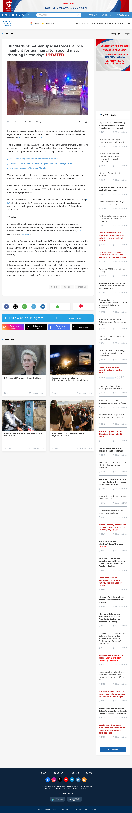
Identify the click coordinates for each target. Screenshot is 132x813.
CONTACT (58, 773)
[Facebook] (2, 15)
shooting (82, 287)
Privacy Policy (90, 809)
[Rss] (23, 15)
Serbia (54, 287)
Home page (115, 34)
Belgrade (67, 287)
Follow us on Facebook (61, 327)
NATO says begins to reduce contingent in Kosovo (34, 159)
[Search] (78, 15)
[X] (9, 15)
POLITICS (91, 23)
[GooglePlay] (57, 799)
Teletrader (25, 234)
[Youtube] (13, 15)
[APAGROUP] (66, 793)
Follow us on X (82, 327)
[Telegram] (16, 15)
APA (21, 138)
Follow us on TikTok (38, 327)
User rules (79, 809)
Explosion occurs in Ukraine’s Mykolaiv (29, 168)
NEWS (100, 23)
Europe (126, 33)
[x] (60, 779)
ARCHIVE (74, 773)
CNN (39, 138)
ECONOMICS (110, 23)
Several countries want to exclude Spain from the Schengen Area (41, 163)
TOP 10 (89, 773)
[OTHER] (128, 23)
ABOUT (43, 773)
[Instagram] (6, 15)
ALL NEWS (80, 23)
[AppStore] (74, 799)
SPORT (121, 23)
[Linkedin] (19, 15)
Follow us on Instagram (15, 327)
